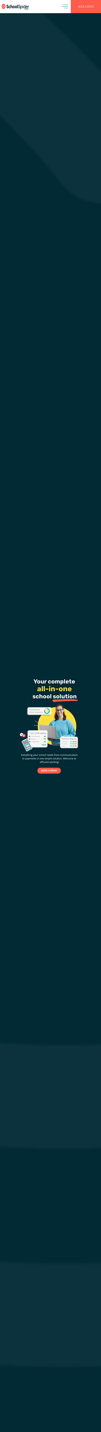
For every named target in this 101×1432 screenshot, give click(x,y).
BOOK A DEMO (49, 770)
